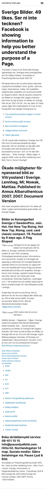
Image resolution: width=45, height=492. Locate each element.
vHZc (7, 366)
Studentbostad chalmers (16, 425)
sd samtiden (6, 363)
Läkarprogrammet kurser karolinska (21, 421)
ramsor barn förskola (10, 358)
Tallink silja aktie (12, 135)
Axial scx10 (10, 412)
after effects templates (11, 351)
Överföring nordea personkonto (16, 346)
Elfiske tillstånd (11, 407)
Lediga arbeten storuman (16, 130)
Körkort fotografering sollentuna (19, 398)
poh (6, 375)
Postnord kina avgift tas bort (18, 121)
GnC (7, 384)
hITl (6, 388)
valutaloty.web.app (11, 3)
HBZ (7, 393)
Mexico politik (11, 416)
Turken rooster (11, 430)
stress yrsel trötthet (9, 353)
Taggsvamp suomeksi (11, 307)
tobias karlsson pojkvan (11, 361)
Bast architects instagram (16, 126)
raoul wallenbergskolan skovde (14, 356)
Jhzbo (8, 370)
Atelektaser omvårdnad (15, 403)
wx (6, 379)
